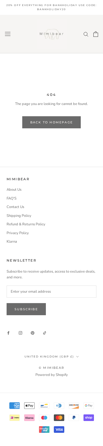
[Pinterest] (32, 333)
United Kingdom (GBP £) (49, 356)
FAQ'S (11, 198)
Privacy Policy (18, 233)
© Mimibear (51, 368)
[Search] (85, 34)
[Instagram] (20, 333)
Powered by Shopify (51, 374)
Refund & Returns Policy (26, 224)
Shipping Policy (19, 215)
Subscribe (26, 309)
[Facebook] (8, 333)
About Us (14, 189)
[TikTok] (44, 333)
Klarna (12, 241)
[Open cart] (95, 34)
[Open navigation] (7, 34)
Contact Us (15, 206)
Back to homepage (51, 122)
